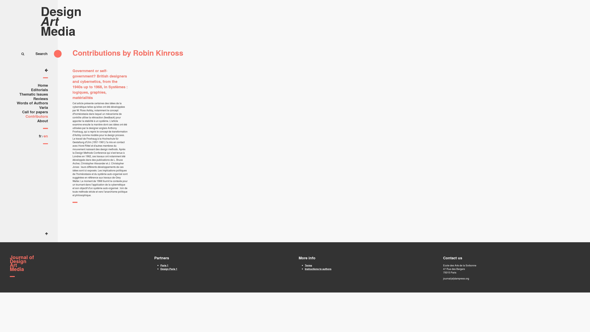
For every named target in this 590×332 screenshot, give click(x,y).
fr (40, 136)
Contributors (37, 116)
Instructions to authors (318, 269)
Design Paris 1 (168, 269)
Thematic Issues (33, 94)
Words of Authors (32, 103)
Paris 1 (164, 265)
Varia (43, 107)
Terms (308, 265)
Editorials (39, 89)
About (42, 120)
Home (43, 85)
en (46, 136)
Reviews (40, 98)
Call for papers (35, 112)
